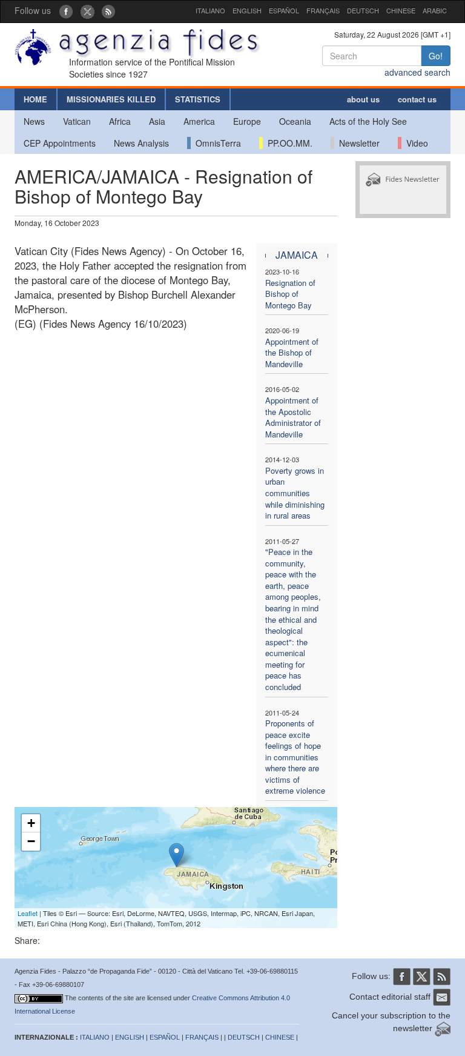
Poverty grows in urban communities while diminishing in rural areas (295, 493)
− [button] (31, 841)
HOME (35, 99)
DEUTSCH (363, 10)
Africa (120, 121)
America (199, 121)
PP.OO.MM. (287, 143)
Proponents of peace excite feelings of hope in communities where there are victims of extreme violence (295, 756)
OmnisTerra (216, 143)
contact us (417, 99)
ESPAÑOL (284, 10)
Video (414, 143)
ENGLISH (247, 10)
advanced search (417, 72)
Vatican (77, 121)
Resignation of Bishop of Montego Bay (290, 294)
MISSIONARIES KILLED (111, 99)
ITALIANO (210, 10)
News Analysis (141, 143)
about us (363, 99)
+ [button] (31, 823)
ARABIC (435, 10)
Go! (436, 56)
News (34, 121)
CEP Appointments (60, 143)
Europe (247, 121)
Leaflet (28, 913)
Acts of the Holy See (368, 121)
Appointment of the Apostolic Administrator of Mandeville (293, 417)
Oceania (295, 121)
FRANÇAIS (323, 10)
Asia (157, 121)
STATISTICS (197, 99)
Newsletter (357, 143)
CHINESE (400, 10)
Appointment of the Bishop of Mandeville (291, 353)
